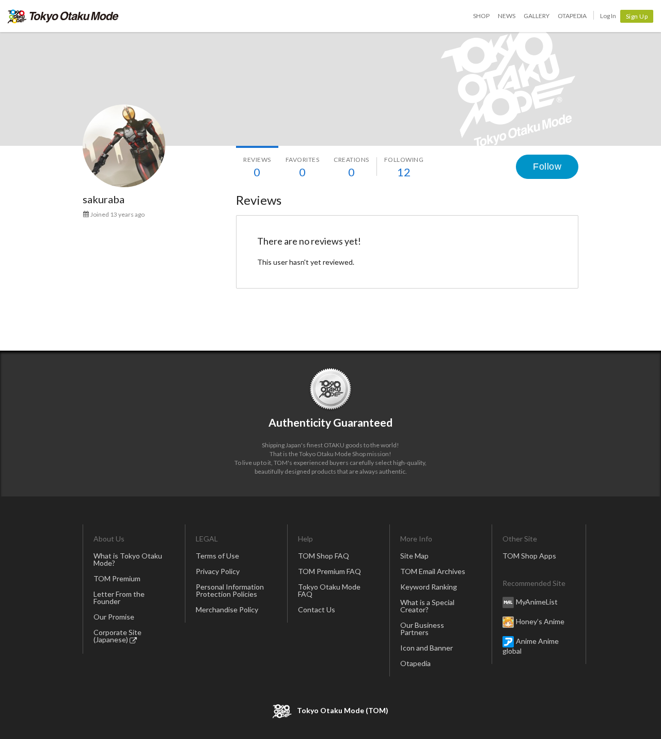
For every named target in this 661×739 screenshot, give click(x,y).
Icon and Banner (426, 647)
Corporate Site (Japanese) (117, 636)
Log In (608, 16)
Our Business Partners (422, 629)
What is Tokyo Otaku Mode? (127, 559)
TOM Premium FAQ (329, 571)
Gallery (536, 16)
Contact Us (316, 609)
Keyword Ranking (428, 586)
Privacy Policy (218, 571)
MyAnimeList (537, 601)
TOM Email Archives (432, 571)
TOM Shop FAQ (323, 555)
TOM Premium (116, 578)
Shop (481, 16)
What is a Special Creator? (427, 606)
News (506, 16)
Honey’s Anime (540, 621)
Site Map (414, 555)
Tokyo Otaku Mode (63, 16)
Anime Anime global (530, 646)
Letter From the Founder (119, 598)
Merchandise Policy (227, 609)
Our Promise (113, 616)
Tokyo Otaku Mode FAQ (329, 590)
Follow (547, 166)
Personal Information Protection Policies (230, 590)
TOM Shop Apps (529, 555)
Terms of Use (217, 555)
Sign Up (637, 16)
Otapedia (572, 16)
